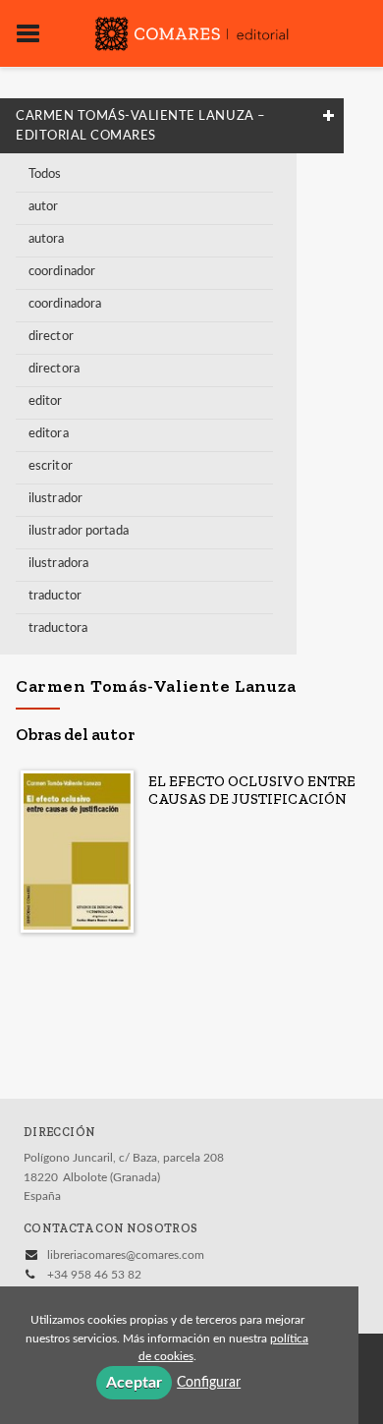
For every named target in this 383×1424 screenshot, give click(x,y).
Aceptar (134, 1383)
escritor (50, 466)
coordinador (61, 271)
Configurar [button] (209, 1383)
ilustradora (58, 563)
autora (46, 239)
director (51, 336)
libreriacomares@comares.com (125, 1255)
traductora (57, 628)
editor (45, 401)
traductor (55, 596)
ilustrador (55, 498)
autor (43, 206)
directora (54, 369)
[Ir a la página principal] (191, 31)
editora (48, 433)
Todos (45, 174)
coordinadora (64, 304)
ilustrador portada (78, 531)
